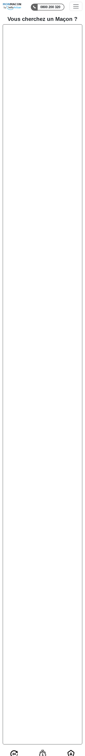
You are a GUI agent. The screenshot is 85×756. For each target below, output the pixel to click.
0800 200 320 (50, 7)
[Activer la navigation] (76, 6)
